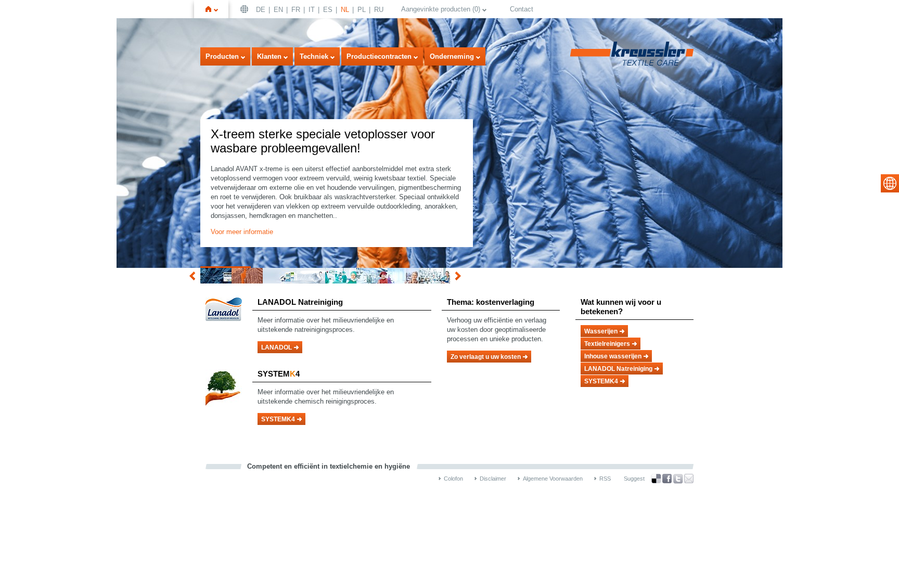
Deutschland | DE (245, 9)
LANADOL (276, 347)
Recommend (688, 478)
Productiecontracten (379, 56)
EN (278, 10)
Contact (521, 9)
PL (361, 10)
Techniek (314, 56)
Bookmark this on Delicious (656, 478)
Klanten (269, 56)
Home (216, 9)
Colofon (453, 478)
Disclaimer (493, 478)
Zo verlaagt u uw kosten (486, 356)
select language (890, 183)
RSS (605, 478)
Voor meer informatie (242, 232)
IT (312, 10)
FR (295, 10)
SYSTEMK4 (278, 419)
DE (260, 10)
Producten (222, 56)
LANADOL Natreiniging (618, 368)
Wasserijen (601, 331)
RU (378, 10)
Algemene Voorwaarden (553, 478)
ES (327, 10)
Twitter (678, 479)
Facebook (667, 479)
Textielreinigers (607, 343)
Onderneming (452, 56)
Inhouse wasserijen (612, 356)
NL (345, 10)
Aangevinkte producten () (440, 9)
